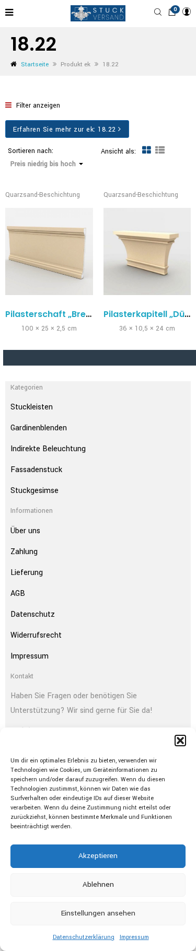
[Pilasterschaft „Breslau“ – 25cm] (49, 252)
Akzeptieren (98, 856)
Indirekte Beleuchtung (48, 448)
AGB (17, 593)
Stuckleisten (31, 407)
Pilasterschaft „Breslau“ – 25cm (73, 314)
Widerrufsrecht (36, 635)
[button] (180, 740)
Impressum (134, 937)
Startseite (35, 64)
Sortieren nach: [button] (42, 157)
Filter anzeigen (37, 105)
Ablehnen (98, 884)
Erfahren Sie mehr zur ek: (64, 129)
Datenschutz (32, 614)
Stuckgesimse (34, 490)
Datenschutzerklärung (83, 937)
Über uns (25, 530)
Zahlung (24, 551)
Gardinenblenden (38, 427)
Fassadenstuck (36, 469)
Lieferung (26, 572)
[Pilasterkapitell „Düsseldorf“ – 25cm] (147, 252)
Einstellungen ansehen (98, 913)
